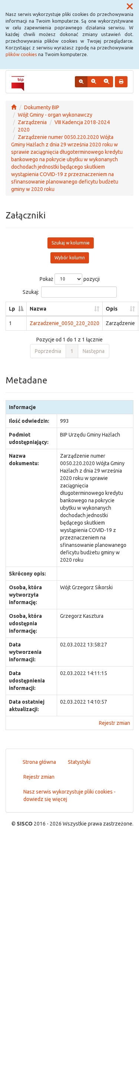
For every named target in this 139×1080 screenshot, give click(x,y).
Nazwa (38, 309)
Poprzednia (48, 351)
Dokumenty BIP (41, 107)
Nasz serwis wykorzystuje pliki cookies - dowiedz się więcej (69, 795)
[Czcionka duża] (106, 81)
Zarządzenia (32, 122)
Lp (12, 309)
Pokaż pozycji (70, 279)
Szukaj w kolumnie (71, 242)
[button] (129, 6)
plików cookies (21, 54)
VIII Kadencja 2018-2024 (82, 122)
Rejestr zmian (114, 723)
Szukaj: (31, 292)
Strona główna (39, 762)
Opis (112, 309)
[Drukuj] (121, 81)
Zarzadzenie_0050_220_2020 (64, 323)
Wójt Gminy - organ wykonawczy (55, 115)
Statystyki (79, 762)
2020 (24, 130)
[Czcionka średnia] (93, 81)
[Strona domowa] (13, 107)
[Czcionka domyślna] (81, 81)
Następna (94, 351)
